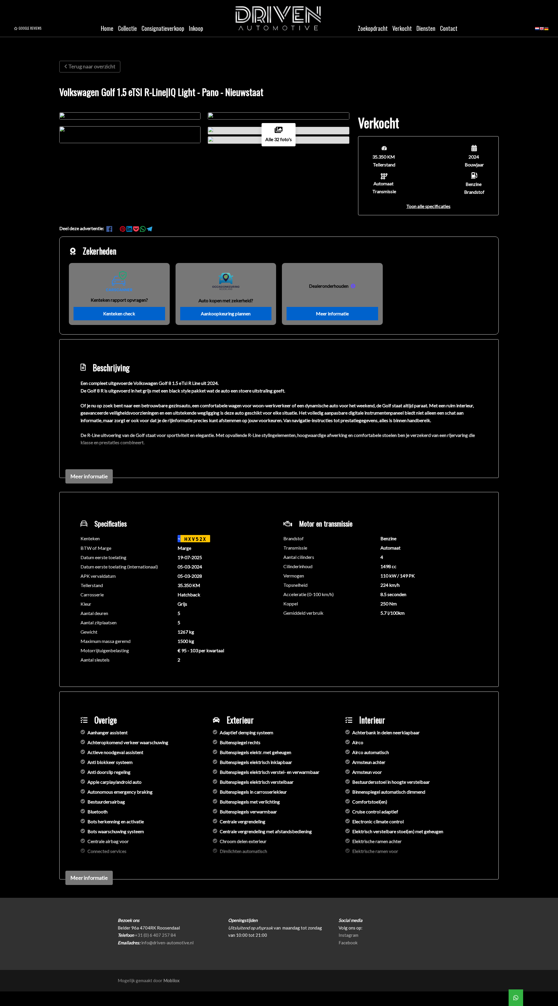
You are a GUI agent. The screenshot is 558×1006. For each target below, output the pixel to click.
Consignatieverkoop (163, 28)
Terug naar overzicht (91, 66)
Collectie (127, 28)
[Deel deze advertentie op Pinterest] (123, 228)
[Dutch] (537, 30)
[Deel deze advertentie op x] (116, 228)
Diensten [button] (425, 28)
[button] (428, 206)
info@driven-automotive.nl (167, 942)
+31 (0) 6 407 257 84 (155, 935)
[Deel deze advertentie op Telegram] (149, 228)
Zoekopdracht (373, 28)
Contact (448, 28)
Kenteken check (119, 313)
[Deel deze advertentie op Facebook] (109, 228)
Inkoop (196, 28)
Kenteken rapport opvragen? (119, 300)
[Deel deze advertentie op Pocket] (136, 228)
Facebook (348, 942)
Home (107, 28)
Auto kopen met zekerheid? (225, 300)
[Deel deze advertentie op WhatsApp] (143, 228)
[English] (541, 30)
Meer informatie (332, 313)
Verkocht (402, 28)
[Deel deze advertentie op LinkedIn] (129, 228)
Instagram (348, 935)
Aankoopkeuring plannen (226, 313)
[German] (546, 30)
